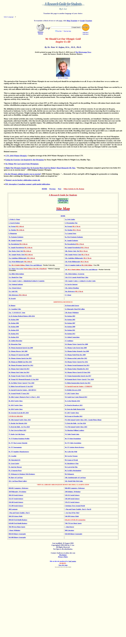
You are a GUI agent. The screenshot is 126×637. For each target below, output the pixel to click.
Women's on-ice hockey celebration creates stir (22, 180)
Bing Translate (72, 21)
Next (59, 189)
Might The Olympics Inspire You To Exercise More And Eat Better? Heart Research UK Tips (40, 168)
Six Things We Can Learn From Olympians (21, 164)
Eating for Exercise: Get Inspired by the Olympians (24, 160)
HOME (44, 189)
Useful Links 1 (86, 32)
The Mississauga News (83, 52)
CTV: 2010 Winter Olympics (16, 156)
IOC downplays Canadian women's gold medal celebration (27, 184)
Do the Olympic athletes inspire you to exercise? (23, 174)
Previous (52, 189)
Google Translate (86, 21)
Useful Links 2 (86, 34)
